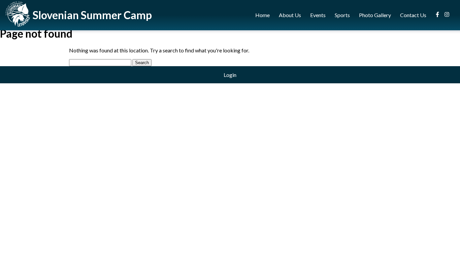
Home (262, 15)
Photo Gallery (375, 15)
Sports (342, 15)
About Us (290, 15)
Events (318, 15)
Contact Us (413, 15)
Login (230, 75)
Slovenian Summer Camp (92, 15)
